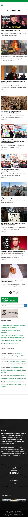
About (11, 511)
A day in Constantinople (7, 198)
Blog (15, 511)
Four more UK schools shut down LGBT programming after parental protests (10, 170)
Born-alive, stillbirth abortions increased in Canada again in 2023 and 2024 (13, 363)
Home (7, 511)
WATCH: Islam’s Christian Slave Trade (10, 30)
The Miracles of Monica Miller (9, 344)
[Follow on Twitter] (15, 484)
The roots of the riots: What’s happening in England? (14, 56)
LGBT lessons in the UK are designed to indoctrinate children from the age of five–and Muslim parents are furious (12, 141)
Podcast (19, 511)
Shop (16, 512)
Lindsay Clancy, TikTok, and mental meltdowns (11, 332)
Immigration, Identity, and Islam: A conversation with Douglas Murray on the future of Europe (13, 252)
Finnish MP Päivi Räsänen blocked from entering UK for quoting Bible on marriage (12, 337)
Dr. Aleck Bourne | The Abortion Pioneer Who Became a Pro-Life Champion (13, 326)
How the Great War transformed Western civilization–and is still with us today (11, 112)
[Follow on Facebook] (13, 484)
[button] (2, 5)
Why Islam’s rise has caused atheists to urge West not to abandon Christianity (13, 224)
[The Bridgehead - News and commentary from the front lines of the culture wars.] (13, 5)
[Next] (17, 292)
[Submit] (25, 305)
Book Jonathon (10, 512)
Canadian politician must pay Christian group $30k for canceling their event (13, 356)
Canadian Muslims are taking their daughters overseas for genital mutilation (12, 280)
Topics (20, 512)
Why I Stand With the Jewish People (11, 340)
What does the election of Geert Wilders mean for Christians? (13, 82)
